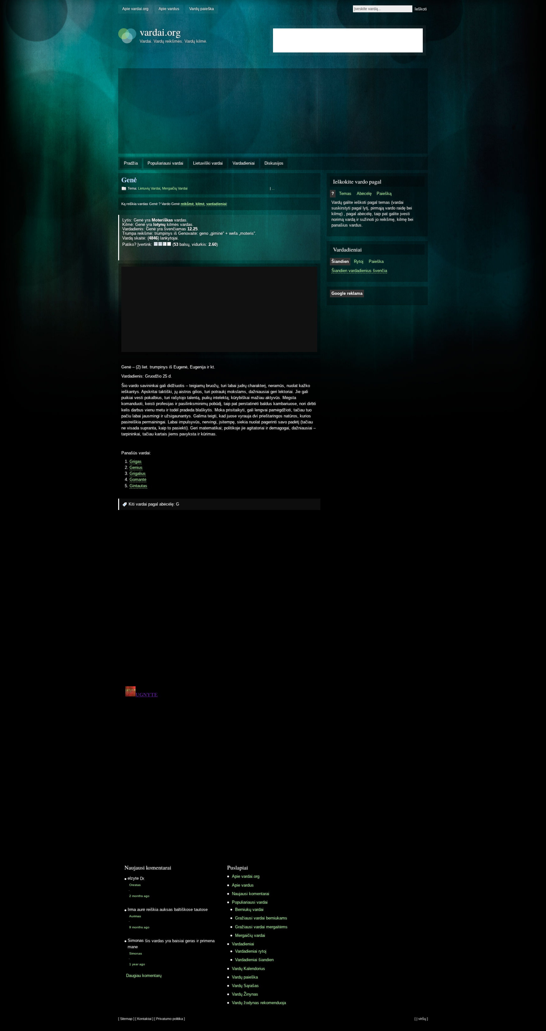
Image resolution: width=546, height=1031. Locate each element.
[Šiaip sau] (160, 244)
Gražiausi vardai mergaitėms (261, 927)
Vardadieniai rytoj (250, 951)
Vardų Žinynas (245, 994)
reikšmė (187, 204)
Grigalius (138, 473)
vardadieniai (216, 204)
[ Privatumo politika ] (169, 1019)
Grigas (136, 461)
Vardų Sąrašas (245, 985)
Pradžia (131, 163)
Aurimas (135, 916)
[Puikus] (169, 244)
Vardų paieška (201, 9)
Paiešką (384, 193)
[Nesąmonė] (156, 244)
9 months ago (139, 927)
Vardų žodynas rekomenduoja (259, 1002)
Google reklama (346, 293)
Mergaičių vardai (174, 188)
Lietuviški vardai (208, 163)
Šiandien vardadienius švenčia (359, 270)
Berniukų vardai (249, 909)
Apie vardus (169, 9)
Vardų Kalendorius (248, 968)
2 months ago (139, 896)
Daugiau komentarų (143, 975)
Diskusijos (273, 163)
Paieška (376, 261)
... (273, 188)
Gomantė (138, 479)
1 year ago (137, 964)
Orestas (135, 885)
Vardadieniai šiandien (254, 959)
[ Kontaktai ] (144, 1019)
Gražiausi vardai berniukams (261, 918)
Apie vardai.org (135, 9)
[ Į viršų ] (421, 1019)
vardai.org (160, 32)
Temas (345, 193)
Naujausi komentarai (250, 893)
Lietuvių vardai (149, 188)
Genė (129, 179)
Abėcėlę (364, 193)
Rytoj (358, 261)
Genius (136, 467)
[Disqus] (219, 600)
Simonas (135, 953)
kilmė (200, 204)
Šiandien (340, 261)
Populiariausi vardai (165, 163)
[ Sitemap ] (126, 1019)
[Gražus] (164, 244)
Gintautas (138, 485)
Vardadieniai (244, 163)
